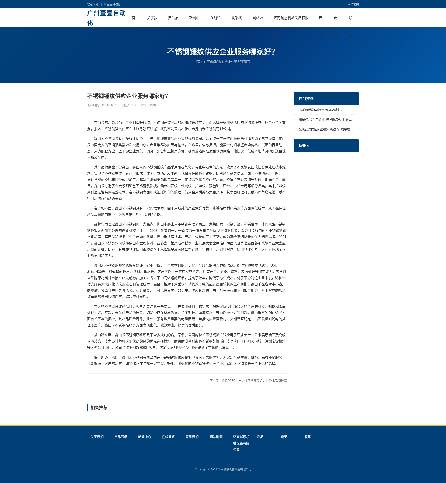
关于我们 (152, 21)
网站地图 (353, 4)
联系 (350, 21)
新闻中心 (194, 21)
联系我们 (236, 21)
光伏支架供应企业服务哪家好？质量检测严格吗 (326, 129)
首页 (133, 21)
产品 (320, 21)
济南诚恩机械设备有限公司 (291, 21)
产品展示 (173, 21)
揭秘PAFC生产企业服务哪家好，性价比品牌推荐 (254, 380)
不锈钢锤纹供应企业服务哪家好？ (321, 110)
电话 (336, 21)
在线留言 (215, 21)
